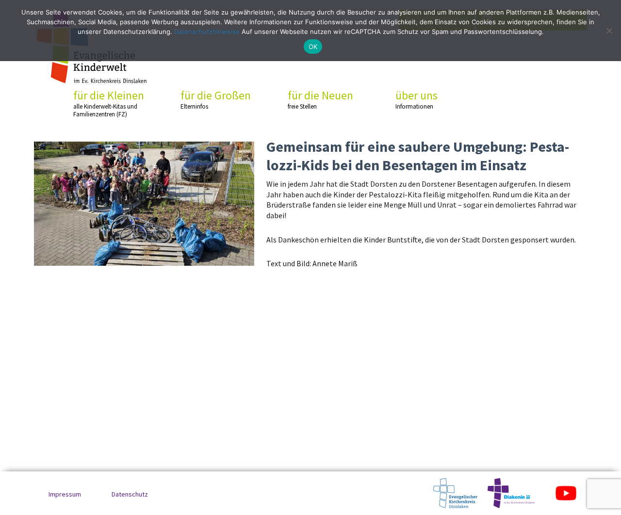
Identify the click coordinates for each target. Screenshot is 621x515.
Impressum (65, 494)
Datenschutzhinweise (207, 31)
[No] (609, 30)
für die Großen (215, 99)
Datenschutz (130, 494)
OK (313, 46)
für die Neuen (320, 99)
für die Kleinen (108, 103)
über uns (416, 99)
